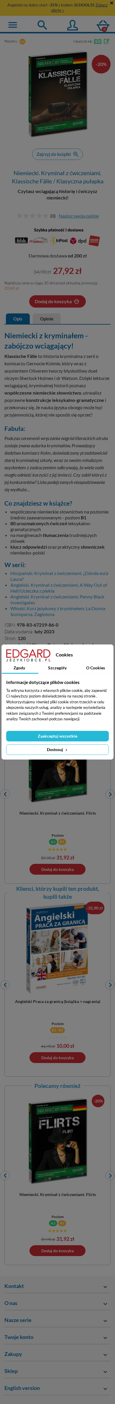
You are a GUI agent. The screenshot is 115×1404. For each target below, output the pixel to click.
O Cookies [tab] (95, 667)
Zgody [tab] (19, 667)
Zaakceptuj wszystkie (57, 735)
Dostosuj (55, 749)
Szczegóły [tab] (57, 667)
